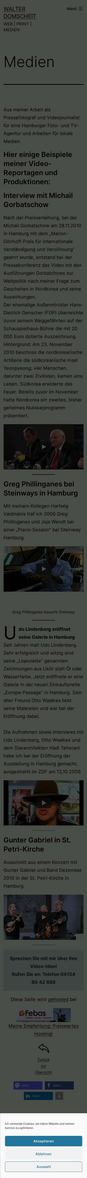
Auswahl (43, 1166)
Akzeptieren (43, 1141)
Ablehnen (43, 1154)
